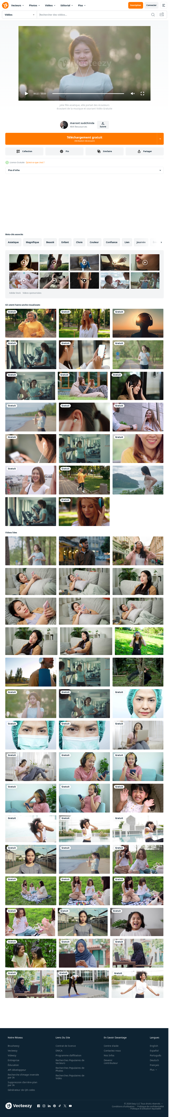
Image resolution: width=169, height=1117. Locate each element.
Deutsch (152, 1060)
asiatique (13, 242)
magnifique (32, 242)
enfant (65, 242)
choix (79, 242)
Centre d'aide (109, 1045)
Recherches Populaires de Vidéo (68, 1077)
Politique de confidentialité (148, 1106)
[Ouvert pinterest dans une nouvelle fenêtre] (54, 1105)
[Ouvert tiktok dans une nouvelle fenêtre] (59, 1105)
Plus (80, 5)
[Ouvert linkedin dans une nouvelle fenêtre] (49, 1105)
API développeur (16, 1069)
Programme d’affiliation (67, 1055)
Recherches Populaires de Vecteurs (68, 1062)
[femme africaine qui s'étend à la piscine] (83, 984)
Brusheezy (13, 1045)
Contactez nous (110, 1050)
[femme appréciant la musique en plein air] (138, 323)
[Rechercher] (150, 15)
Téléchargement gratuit (83, 138)
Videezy (11, 1055)
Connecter (149, 5)
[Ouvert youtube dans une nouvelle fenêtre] (70, 1105)
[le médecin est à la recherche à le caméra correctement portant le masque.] (30, 735)
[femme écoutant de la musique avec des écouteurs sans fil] (84, 417)
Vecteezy (12, 1050)
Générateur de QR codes (21, 1089)
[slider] (87, 93)
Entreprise (13, 1060)
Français (152, 1065)
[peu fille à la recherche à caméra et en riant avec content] (136, 922)
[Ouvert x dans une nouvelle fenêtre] (65, 1105)
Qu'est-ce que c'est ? (35, 162)
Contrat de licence (64, 1045)
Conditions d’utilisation (120, 1106)
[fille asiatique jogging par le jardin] (138, 354)
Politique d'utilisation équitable (143, 1108)
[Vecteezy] (5, 5)
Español (152, 1050)
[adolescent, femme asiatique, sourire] (138, 448)
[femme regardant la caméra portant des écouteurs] (83, 922)
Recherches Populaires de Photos (68, 1069)
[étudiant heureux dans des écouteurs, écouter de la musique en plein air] (30, 323)
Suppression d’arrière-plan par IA (22, 1084)
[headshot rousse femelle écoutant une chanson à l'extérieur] (84, 511)
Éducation (12, 1065)
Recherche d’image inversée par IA (18, 1076)
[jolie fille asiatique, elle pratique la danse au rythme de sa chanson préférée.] (30, 386)
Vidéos (49, 5)
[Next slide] (156, 242)
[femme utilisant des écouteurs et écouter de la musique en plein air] (84, 323)
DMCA (57, 1050)
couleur (94, 242)
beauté (50, 242)
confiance (111, 242)
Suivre (102, 126)
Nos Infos (107, 1055)
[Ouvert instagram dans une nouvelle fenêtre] (44, 1105)
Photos (33, 5)
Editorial (65, 5)
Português (153, 1055)
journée (141, 242)
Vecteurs (16, 5)
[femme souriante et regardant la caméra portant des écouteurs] (30, 859)
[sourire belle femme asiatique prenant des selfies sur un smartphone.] (30, 480)
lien (127, 242)
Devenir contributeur (109, 1062)
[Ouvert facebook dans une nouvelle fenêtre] (38, 1105)
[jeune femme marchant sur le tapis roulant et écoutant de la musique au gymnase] (30, 354)
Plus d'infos (14, 170)
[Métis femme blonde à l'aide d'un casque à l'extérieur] (84, 480)
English (152, 1045)
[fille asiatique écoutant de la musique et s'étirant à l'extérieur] (30, 550)
